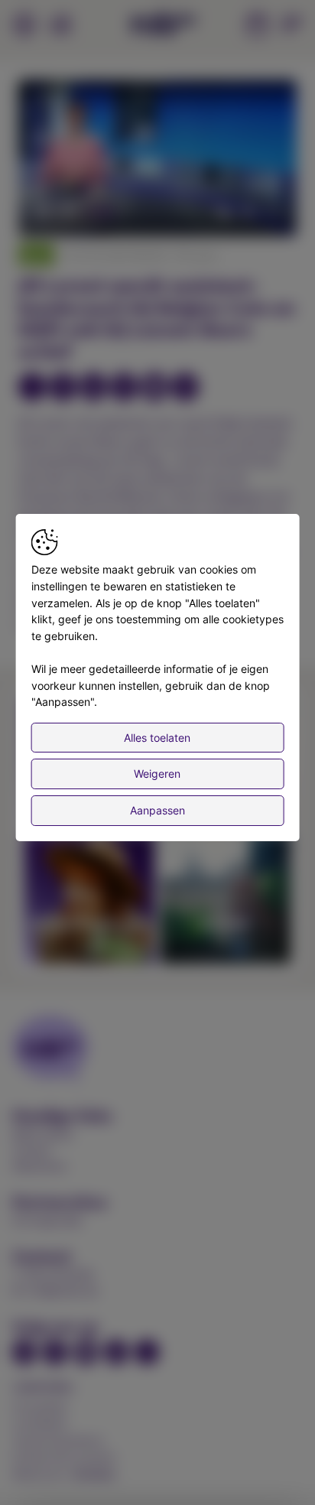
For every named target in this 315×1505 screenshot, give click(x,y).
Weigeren (157, 773)
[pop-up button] (247, 212)
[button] (159, 160)
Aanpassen (157, 810)
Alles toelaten (157, 737)
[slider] (157, 187)
